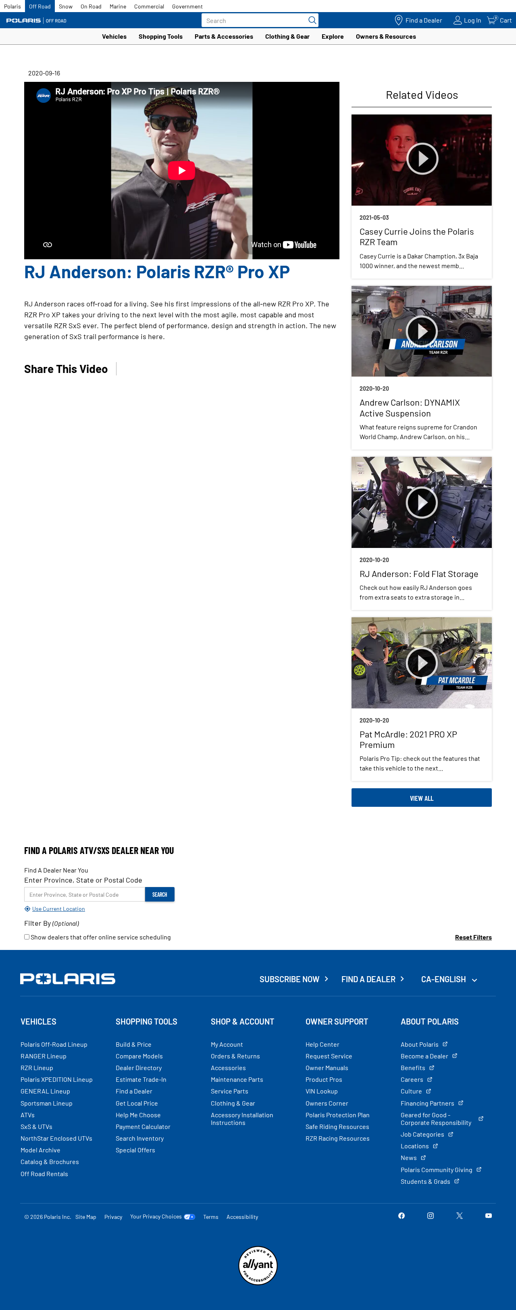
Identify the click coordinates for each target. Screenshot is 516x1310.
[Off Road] (36, 20)
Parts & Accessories (224, 36)
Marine (118, 6)
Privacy (113, 1216)
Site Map (85, 1216)
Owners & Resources (386, 36)
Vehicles (114, 36)
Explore (333, 36)
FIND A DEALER (368, 979)
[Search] (310, 20)
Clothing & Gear (287, 36)
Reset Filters (473, 937)
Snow (66, 6)
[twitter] (459, 1216)
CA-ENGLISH (444, 979)
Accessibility (242, 1216)
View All (421, 797)
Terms (210, 1216)
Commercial (149, 6)
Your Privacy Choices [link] (156, 1216)
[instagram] (430, 1216)
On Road (91, 6)
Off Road (40, 6)
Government (187, 6)
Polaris (12, 6)
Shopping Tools (161, 36)
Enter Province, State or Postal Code (83, 879)
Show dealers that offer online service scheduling (100, 937)
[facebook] (401, 1216)
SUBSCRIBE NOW (290, 979)
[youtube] (488, 1216)
